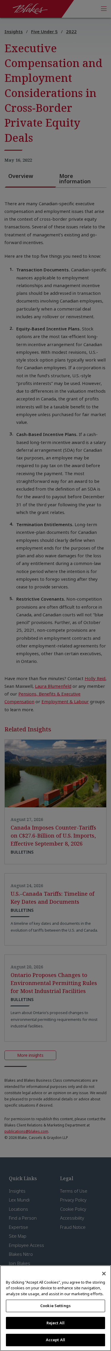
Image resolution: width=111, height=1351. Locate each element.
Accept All (55, 1339)
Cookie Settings (55, 1305)
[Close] (103, 1273)
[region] (55, 1308)
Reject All (55, 1322)
